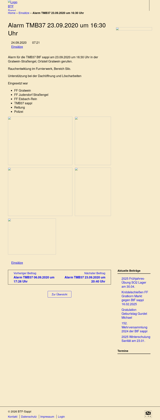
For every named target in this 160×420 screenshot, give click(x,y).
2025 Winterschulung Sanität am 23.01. (136, 338)
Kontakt (12, 416)
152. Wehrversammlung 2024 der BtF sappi (134, 327)
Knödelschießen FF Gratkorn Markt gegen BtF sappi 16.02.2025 (135, 298)
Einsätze (24, 13)
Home (11, 13)
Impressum (47, 416)
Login (61, 416)
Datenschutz (29, 416)
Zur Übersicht (59, 294)
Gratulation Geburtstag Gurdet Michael (134, 313)
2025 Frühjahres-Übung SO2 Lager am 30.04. (134, 282)
